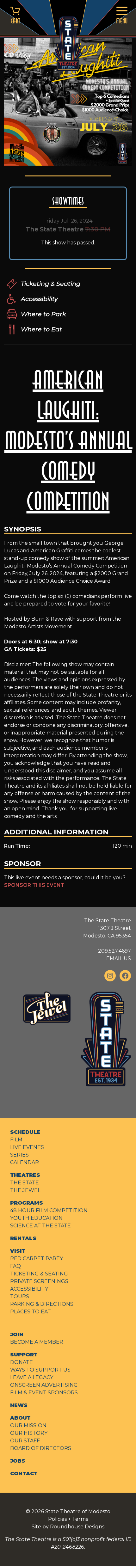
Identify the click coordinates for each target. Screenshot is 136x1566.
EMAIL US (118, 958)
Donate (21, 1362)
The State (24, 1183)
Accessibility (39, 299)
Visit (18, 1251)
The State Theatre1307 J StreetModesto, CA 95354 (107, 928)
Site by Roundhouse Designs (68, 1527)
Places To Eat (30, 1312)
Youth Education (36, 1218)
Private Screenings (39, 1281)
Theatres (25, 1175)
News (19, 1405)
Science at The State (40, 1226)
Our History (28, 1433)
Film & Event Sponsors (44, 1393)
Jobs (17, 1461)
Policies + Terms (68, 1519)
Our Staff (25, 1441)
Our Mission (28, 1425)
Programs (26, 1203)
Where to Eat (41, 329)
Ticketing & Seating (50, 283)
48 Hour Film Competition (49, 1210)
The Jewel (25, 1190)
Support (24, 1355)
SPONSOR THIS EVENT (34, 885)
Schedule (25, 1132)
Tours (19, 1296)
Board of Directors (40, 1448)
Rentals (23, 1238)
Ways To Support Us (40, 1370)
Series (19, 1155)
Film (16, 1140)
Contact (24, 1474)
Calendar (24, 1162)
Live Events (27, 1147)
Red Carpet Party (36, 1259)
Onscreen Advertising (44, 1385)
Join (16, 1334)
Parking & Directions (41, 1304)
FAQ (15, 1266)
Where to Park (43, 314)
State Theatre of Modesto (77, 1511)
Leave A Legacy (31, 1377)
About (20, 1418)
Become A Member (36, 1342)
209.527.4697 (114, 951)
